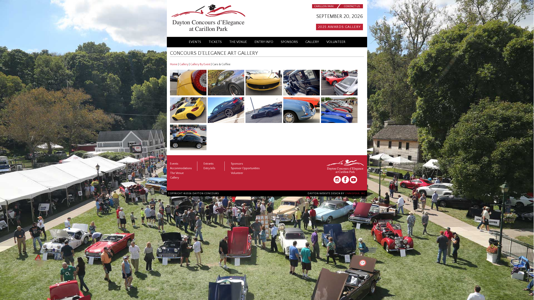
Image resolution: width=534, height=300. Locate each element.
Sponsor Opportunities (245, 168)
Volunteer (335, 42)
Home (174, 64)
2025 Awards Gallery (339, 27)
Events (195, 42)
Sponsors (289, 42)
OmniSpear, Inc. (355, 193)
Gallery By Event (200, 64)
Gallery (312, 42)
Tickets (215, 42)
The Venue (238, 42)
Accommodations (181, 168)
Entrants (209, 163)
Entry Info (263, 42)
